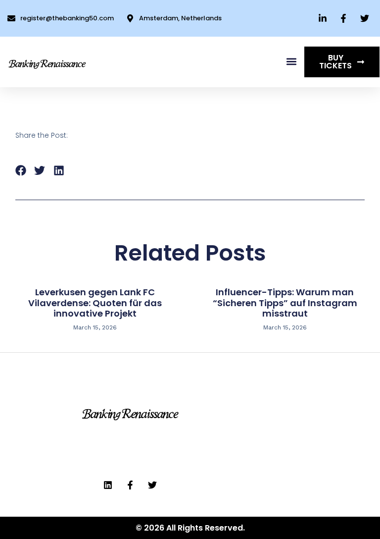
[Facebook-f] (130, 485)
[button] (291, 62)
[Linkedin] (107, 485)
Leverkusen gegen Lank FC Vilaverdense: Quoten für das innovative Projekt (95, 303)
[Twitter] (152, 485)
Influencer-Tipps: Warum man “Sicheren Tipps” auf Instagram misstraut (285, 303)
